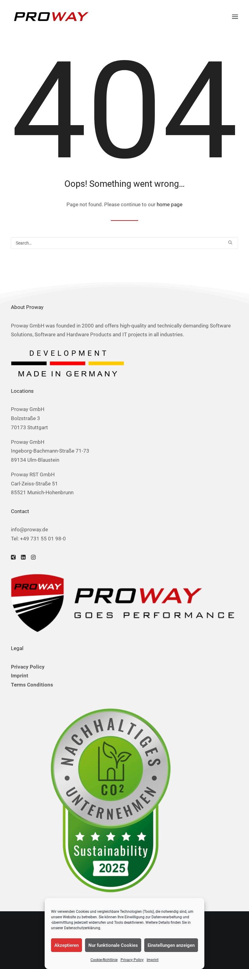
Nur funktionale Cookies (113, 945)
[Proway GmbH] (50, 16)
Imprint (153, 960)
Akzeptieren (66, 945)
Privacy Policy (132, 960)
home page (169, 204)
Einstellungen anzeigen (171, 945)
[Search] (124, 243)
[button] (235, 16)
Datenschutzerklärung (82, 928)
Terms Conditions (32, 685)
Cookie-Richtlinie (104, 960)
